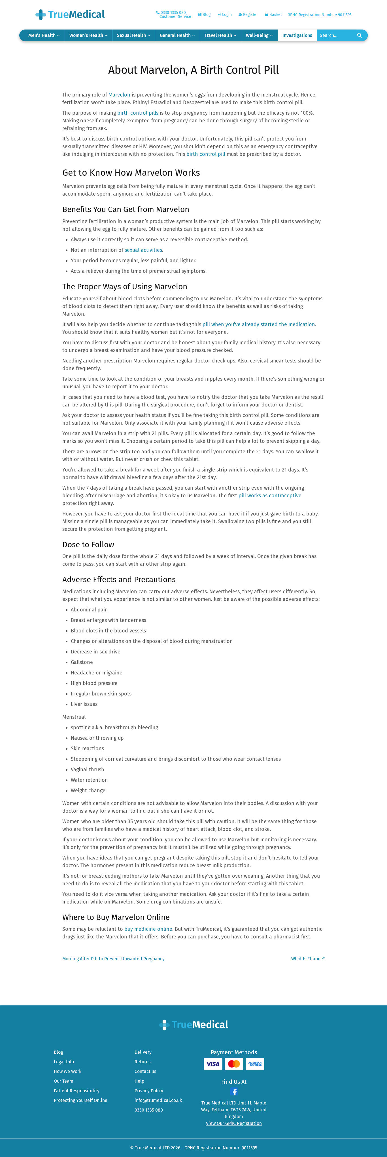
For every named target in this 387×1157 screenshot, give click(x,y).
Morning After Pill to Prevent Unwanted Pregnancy (113, 959)
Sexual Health (131, 35)
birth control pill (205, 154)
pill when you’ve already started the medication (259, 324)
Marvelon (119, 95)
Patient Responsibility (76, 1090)
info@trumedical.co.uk (158, 1100)
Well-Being (257, 35)
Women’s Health (86, 35)
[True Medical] (193, 1024)
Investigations (297, 35)
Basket (275, 14)
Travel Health (218, 35)
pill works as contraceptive (270, 495)
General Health (175, 35)
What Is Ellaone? (308, 959)
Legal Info (64, 1061)
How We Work (67, 1071)
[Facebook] (234, 1094)
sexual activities (143, 250)
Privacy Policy (149, 1090)
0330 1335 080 (149, 1110)
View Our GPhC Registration (234, 1123)
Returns (142, 1061)
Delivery (143, 1052)
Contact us (145, 1071)
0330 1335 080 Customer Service (175, 14)
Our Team (63, 1081)
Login (226, 14)
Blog (205, 14)
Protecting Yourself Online (80, 1100)
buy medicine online (148, 929)
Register (250, 14)
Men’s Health (42, 35)
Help (139, 1081)
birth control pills (138, 113)
